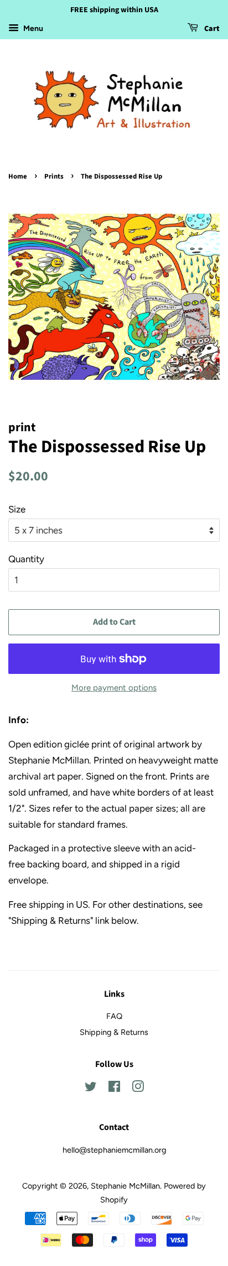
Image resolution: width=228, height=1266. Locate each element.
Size (16, 509)
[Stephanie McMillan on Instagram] (138, 1089)
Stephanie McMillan (125, 1186)
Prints (54, 176)
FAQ (114, 1016)
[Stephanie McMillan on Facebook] (114, 1089)
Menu (32, 28)
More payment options (114, 688)
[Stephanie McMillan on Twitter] (91, 1089)
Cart (211, 28)
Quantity (26, 558)
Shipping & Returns (114, 1032)
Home (17, 176)
